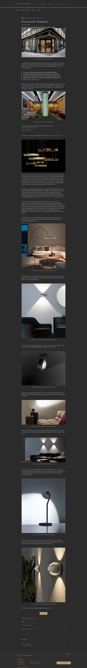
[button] (69, 10)
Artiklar (33, 10)
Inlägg (17, 10)
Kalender (39, 10)
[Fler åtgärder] (64, 18)
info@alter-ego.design (37, 663)
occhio (23, 618)
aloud (34, 618)
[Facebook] (66, 654)
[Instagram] (68, 654)
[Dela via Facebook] (22, 625)
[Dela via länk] (30, 625)
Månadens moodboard (25, 10)
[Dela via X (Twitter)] (25, 625)
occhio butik (29, 618)
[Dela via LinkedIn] (28, 625)
